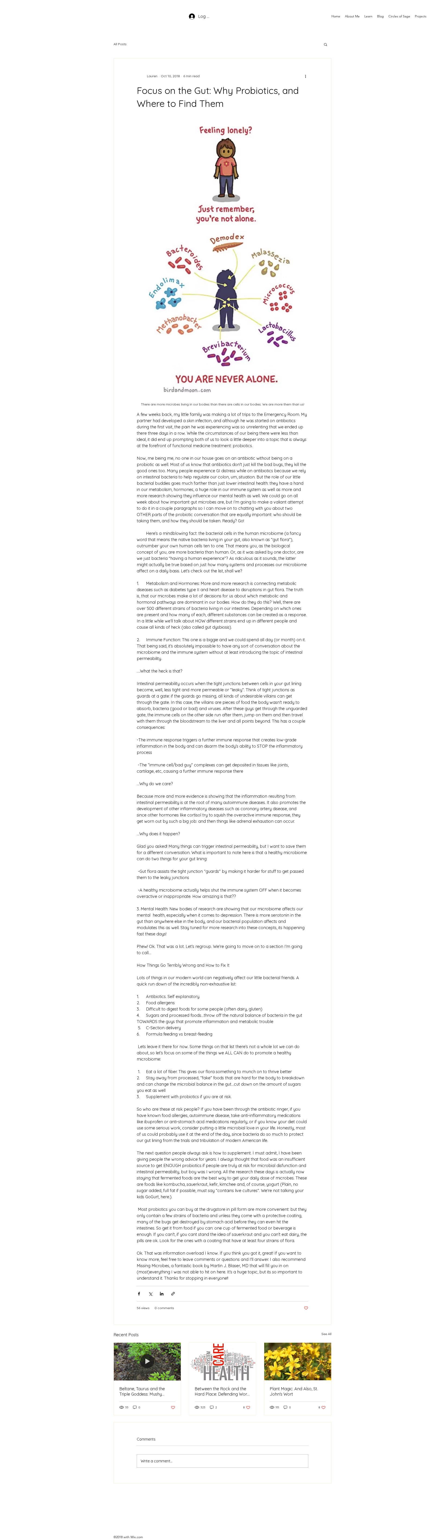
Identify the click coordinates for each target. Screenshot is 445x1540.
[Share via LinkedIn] (161, 1293)
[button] (368, 16)
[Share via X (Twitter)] (150, 1293)
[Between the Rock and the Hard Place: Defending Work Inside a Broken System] (222, 1361)
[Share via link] (173, 1293)
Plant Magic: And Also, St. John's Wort (294, 1391)
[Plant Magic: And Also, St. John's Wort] (297, 1361)
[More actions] (305, 76)
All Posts (120, 44)
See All (326, 1334)
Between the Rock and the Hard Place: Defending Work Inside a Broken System (222, 1391)
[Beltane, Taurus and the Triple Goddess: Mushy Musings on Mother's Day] (147, 1361)
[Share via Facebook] (139, 1293)
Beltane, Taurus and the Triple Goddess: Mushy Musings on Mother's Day (143, 1391)
